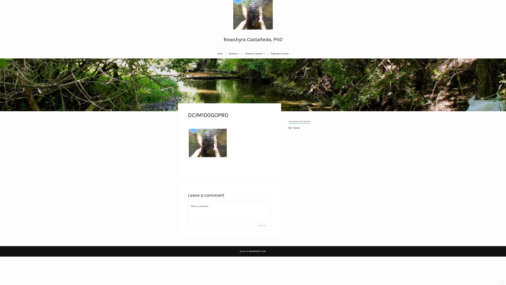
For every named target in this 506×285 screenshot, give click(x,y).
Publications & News (280, 54)
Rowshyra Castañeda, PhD (253, 39)
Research (233, 54)
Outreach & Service (253, 54)
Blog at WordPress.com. (253, 251)
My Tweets (294, 128)
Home (220, 54)
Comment (262, 225)
